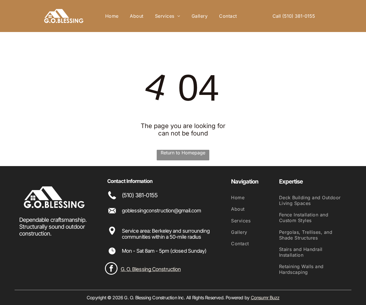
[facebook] (111, 269)
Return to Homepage (183, 153)
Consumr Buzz (265, 297)
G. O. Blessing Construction (151, 269)
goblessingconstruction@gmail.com (161, 211)
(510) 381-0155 (140, 195)
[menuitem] (112, 16)
